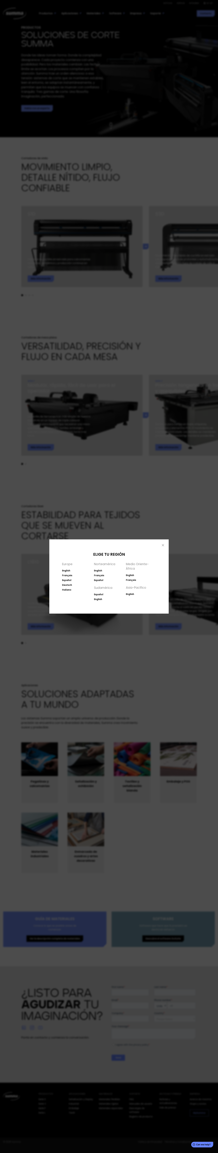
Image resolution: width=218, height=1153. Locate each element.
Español (66, 580)
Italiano (66, 589)
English (66, 570)
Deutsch (67, 585)
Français (67, 575)
